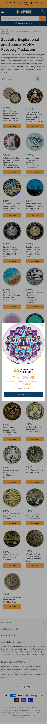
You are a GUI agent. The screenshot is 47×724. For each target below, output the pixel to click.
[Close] (42, 325)
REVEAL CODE (23, 394)
